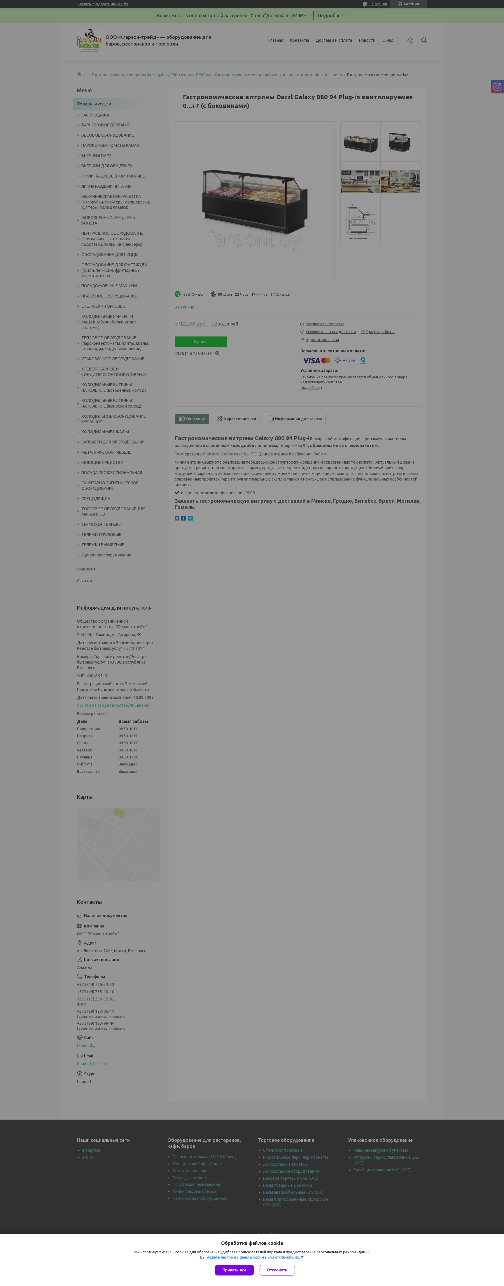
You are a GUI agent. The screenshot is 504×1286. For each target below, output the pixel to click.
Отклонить (277, 1270)
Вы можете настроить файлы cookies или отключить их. (250, 1257)
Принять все (234, 1270)
